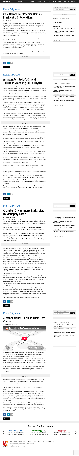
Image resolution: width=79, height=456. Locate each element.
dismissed (38, 227)
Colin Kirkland (8, 324)
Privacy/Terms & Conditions (48, 441)
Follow (73, 1)
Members (38, 1)
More (45, 1)
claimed (41, 233)
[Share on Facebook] (4, 63)
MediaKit (20, 441)
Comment (6, 67)
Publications (20, 1)
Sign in (54, 1)
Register (60, 1)
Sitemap (39, 441)
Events (26, 1)
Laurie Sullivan (8, 86)
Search (49, 1)
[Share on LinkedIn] (8, 63)
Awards (32, 1)
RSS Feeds (34, 441)
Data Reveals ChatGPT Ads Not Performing (63, 35)
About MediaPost (13, 441)
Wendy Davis (8, 217)
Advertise (66, 1)
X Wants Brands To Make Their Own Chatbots (64, 28)
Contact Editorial (27, 441)
